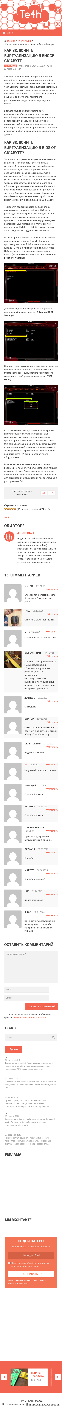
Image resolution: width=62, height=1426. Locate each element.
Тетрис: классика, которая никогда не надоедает (37, 1375)
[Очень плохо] (5, 509)
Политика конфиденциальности (42, 1404)
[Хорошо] (12, 509)
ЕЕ (26, 764)
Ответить (53, 589)
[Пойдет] (10, 509)
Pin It (7, 517)
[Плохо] (8, 509)
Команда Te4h (14, 69)
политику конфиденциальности (29, 1017)
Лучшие (13, 1049)
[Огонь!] (15, 509)
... (6, 1056)
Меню (10, 32)
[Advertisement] (30, 1187)
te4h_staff (27, 533)
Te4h (21, 1400)
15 (51, 66)
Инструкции (11, 66)
